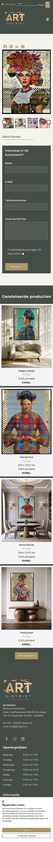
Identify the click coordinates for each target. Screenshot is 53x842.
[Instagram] (23, 46)
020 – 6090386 (35, 715)
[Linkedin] (22, 738)
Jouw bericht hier (15, 219)
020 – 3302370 (14, 723)
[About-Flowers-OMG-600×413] (32, 123)
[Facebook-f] (6, 738)
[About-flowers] (26, 82)
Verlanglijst (9, 4)
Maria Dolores (26, 545)
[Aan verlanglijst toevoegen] (47, 309)
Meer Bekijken (26, 655)
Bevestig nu (16, 266)
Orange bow (26, 457)
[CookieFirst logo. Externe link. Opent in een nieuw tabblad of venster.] (3, 801)
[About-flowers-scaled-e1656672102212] (20, 123)
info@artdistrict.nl (19, 726)
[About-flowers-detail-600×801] (44, 123)
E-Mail (8, 182)
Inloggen (41, 5)
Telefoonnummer (16, 200)
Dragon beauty (26, 371)
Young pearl (26, 632)
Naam (8, 163)
